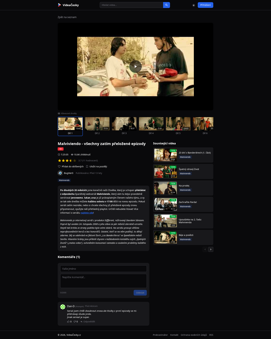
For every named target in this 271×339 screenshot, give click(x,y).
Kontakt (174, 334)
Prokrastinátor (160, 334)
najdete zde (87, 212)
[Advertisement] (40, 57)
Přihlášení (205, 4)
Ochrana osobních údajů (194, 334)
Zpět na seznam (67, 17)
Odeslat (140, 292)
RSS (211, 334)
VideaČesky (71, 5)
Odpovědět (89, 321)
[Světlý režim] (194, 5)
